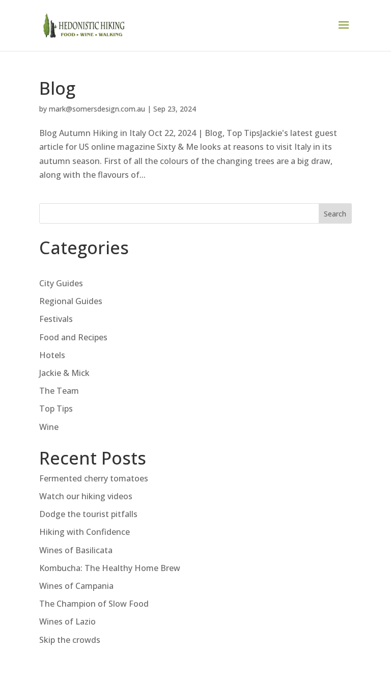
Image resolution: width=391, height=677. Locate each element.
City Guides (61, 283)
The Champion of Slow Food (94, 603)
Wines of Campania (76, 585)
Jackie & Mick (64, 372)
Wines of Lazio (67, 621)
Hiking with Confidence (84, 531)
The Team (59, 390)
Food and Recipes (73, 337)
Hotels (52, 355)
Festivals (56, 318)
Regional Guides (70, 301)
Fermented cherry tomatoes (93, 478)
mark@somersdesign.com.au (97, 109)
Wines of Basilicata (76, 550)
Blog (57, 88)
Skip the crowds (69, 639)
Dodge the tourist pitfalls (88, 514)
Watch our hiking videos (85, 496)
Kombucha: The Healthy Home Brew (109, 568)
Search (335, 214)
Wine (49, 426)
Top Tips (56, 408)
